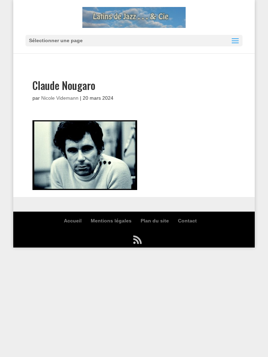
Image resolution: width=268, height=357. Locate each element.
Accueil (73, 220)
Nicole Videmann (60, 98)
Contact (187, 220)
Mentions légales (111, 220)
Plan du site (155, 220)
